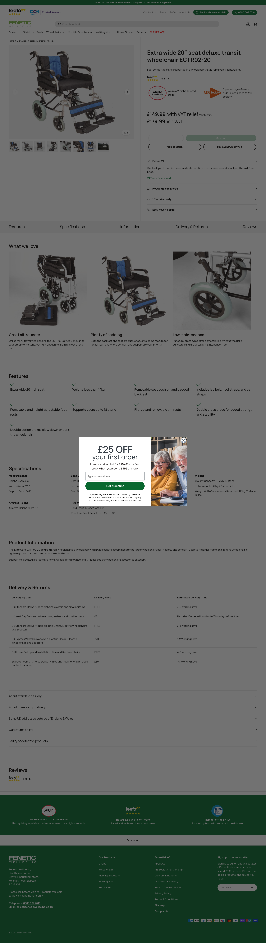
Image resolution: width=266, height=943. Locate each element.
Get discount (115, 486)
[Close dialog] (183, 440)
